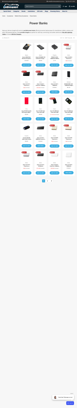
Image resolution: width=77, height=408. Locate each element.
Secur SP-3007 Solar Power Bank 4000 (40, 109)
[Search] (59, 6)
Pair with (64, 32)
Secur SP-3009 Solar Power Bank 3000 (54, 109)
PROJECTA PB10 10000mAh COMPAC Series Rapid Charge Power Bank (54, 55)
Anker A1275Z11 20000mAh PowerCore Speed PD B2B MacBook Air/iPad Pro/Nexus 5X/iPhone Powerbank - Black (40, 136)
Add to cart (26, 65)
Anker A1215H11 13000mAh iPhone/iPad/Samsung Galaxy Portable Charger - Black (54, 82)
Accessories (10, 16)
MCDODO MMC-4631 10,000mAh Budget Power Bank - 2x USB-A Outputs (68, 82)
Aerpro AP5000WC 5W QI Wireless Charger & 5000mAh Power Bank (40, 55)
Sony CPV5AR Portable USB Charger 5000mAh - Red (26, 109)
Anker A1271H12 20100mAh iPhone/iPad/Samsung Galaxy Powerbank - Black (40, 163)
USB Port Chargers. (16, 34)
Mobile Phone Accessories (21, 16)
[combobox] (41, 6)
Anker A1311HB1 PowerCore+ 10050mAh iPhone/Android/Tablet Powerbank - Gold (68, 136)
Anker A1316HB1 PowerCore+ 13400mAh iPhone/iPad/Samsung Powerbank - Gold (54, 136)
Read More (55, 92)
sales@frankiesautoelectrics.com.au (56, 1)
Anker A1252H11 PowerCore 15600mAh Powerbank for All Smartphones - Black (40, 82)
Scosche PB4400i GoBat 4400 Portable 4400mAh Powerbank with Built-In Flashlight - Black (26, 136)
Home (3, 16)
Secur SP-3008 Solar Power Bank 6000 (68, 109)
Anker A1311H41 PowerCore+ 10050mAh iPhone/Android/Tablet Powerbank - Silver (26, 163)
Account (65, 6)
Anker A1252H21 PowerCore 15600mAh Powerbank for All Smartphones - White (54, 163)
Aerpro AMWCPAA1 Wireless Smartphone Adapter (26, 55)
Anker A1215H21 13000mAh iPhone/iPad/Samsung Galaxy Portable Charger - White (68, 163)
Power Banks (33, 16)
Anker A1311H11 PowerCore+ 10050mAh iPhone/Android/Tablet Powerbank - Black (26, 82)
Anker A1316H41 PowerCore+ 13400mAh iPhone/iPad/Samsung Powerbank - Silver (68, 55)
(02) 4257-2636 (71, 1)
